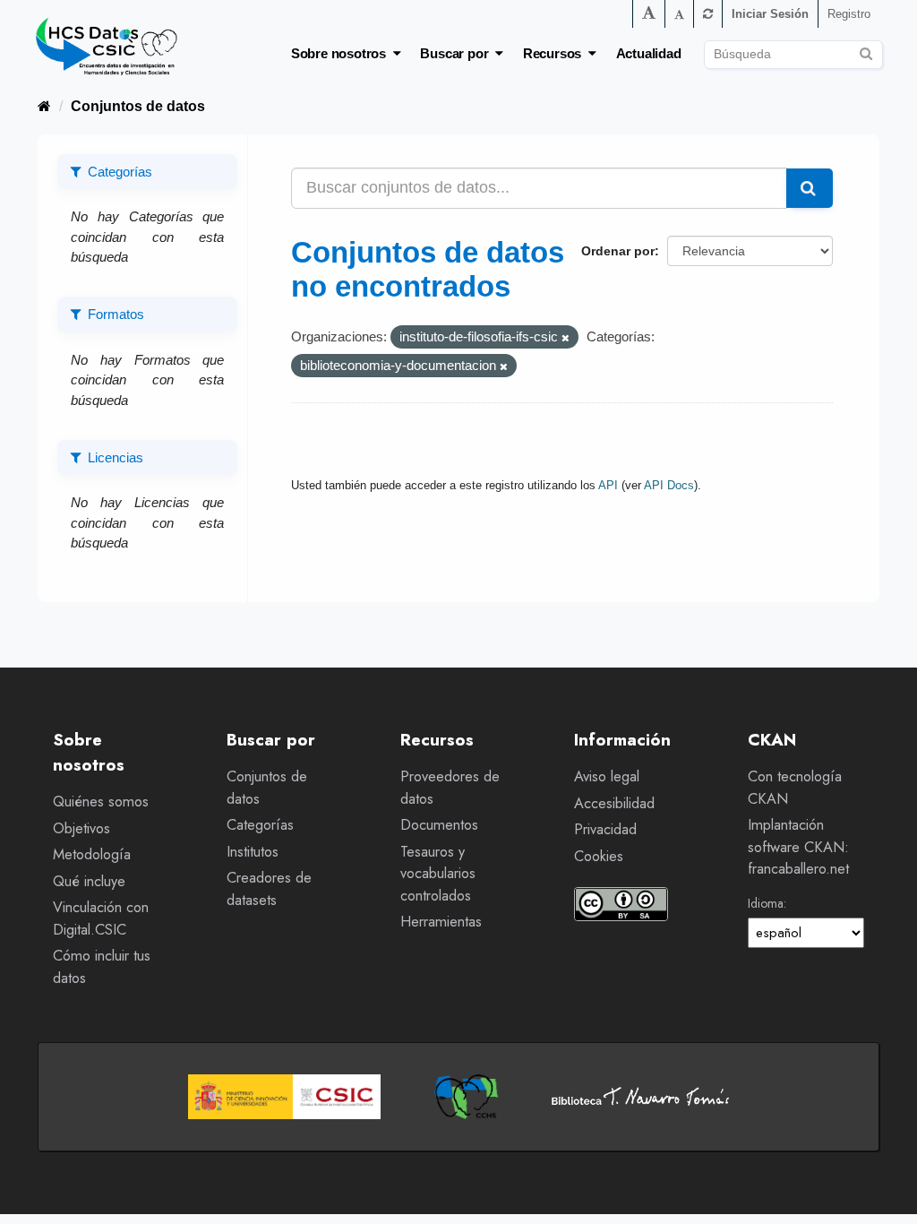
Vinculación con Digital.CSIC (101, 918)
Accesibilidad (614, 803)
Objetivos (81, 828)
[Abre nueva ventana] (284, 1096)
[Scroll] (883, 1190)
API (608, 485)
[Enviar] (866, 51)
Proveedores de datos (450, 787)
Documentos (439, 825)
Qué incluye (89, 881)
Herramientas (441, 921)
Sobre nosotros (342, 53)
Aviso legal (606, 776)
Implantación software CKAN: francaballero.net (798, 847)
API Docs (669, 485)
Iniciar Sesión (770, 14)
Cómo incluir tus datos (101, 966)
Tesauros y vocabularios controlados (438, 873)
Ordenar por (618, 251)
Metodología (92, 854)
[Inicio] (44, 106)
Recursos (555, 53)
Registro (848, 14)
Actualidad (648, 53)
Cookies (598, 856)
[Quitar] (565, 337)
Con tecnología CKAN (795, 787)
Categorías (260, 825)
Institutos (253, 851)
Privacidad (605, 829)
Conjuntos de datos (138, 106)
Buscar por (457, 53)
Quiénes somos (101, 801)
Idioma (766, 903)
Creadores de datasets (269, 888)
